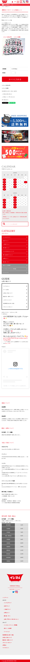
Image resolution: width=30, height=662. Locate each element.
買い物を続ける (5, 99)
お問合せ (4, 645)
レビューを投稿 (17, 36)
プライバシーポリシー (7, 306)
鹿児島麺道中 (10, 4)
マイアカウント (6, 286)
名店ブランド (5, 240)
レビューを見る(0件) (7, 36)
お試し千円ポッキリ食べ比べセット (11, 619)
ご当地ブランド (6, 244)
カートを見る (6, 289)
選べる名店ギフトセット (8, 254)
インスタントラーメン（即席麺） (10, 268)
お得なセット (7, 6)
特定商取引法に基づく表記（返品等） (10, 91)
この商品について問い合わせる (8, 96)
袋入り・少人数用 (6, 265)
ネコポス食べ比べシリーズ (8, 251)
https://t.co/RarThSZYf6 (15, 337)
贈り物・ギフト (6, 261)
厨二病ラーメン (6, 247)
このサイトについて (7, 299)
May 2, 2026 (7, 343)
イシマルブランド (6, 237)
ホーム (3, 6)
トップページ (5, 597)
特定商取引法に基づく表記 (8, 303)
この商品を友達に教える (7, 94)
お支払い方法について (7, 293)
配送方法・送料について (8, 296)
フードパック (5, 272)
